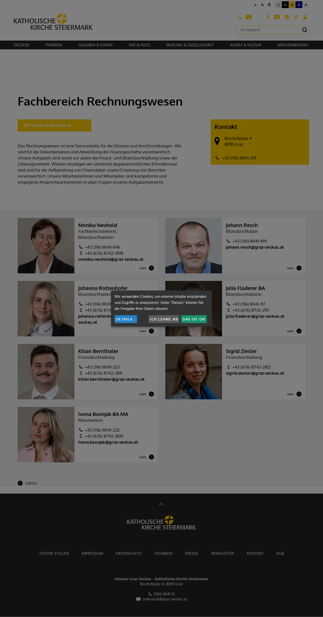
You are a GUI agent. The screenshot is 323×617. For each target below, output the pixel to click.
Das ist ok (193, 319)
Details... (126, 319)
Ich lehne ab (164, 319)
